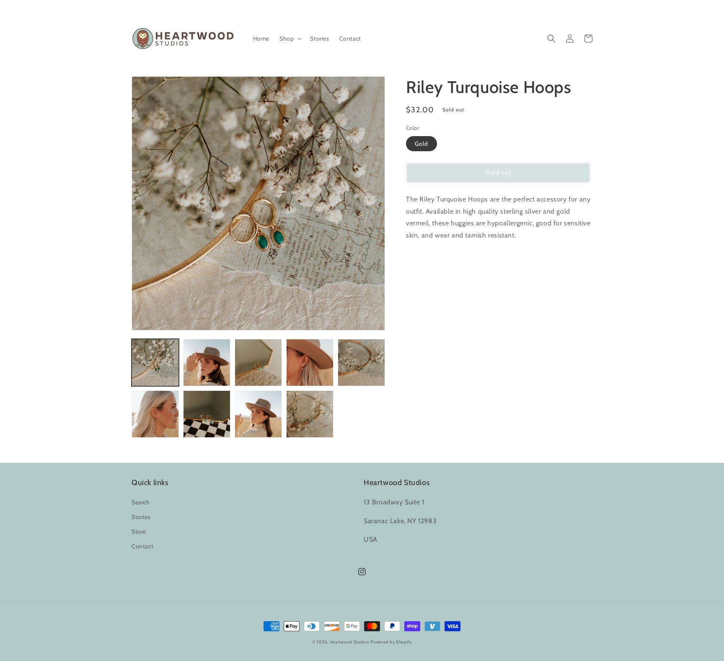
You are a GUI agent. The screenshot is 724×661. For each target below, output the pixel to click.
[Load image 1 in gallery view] (155, 362)
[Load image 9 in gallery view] (310, 414)
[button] (289, 38)
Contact (142, 546)
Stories (141, 517)
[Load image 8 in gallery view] (258, 414)
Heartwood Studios (349, 642)
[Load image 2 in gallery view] (206, 362)
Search (141, 502)
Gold (421, 143)
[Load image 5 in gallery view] (361, 362)
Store (139, 531)
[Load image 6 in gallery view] (155, 414)
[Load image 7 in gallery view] (206, 414)
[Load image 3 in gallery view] (258, 362)
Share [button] (423, 257)
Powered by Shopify (391, 642)
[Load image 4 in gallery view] (310, 362)
